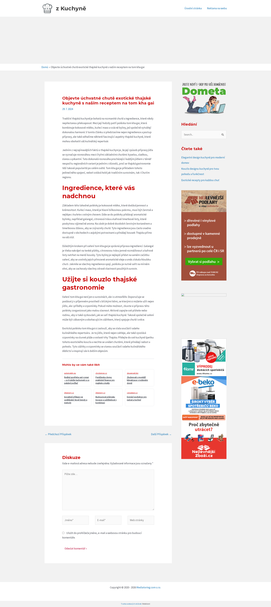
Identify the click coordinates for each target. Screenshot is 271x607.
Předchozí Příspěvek (58, 434)
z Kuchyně (71, 8)
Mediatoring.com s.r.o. (148, 587)
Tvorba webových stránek (131, 604)
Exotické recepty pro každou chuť (200, 180)
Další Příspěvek (161, 434)
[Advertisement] (135, 40)
